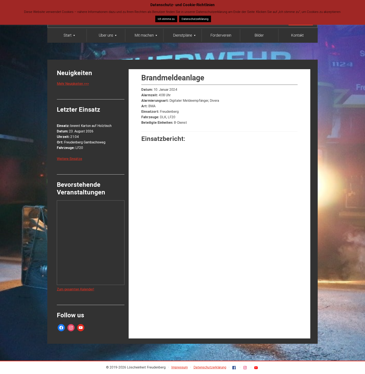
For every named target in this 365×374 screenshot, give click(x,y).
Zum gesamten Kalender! (75, 289)
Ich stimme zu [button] (166, 19)
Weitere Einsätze (69, 159)
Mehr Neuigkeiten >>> (73, 84)
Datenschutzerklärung (209, 367)
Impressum (179, 367)
